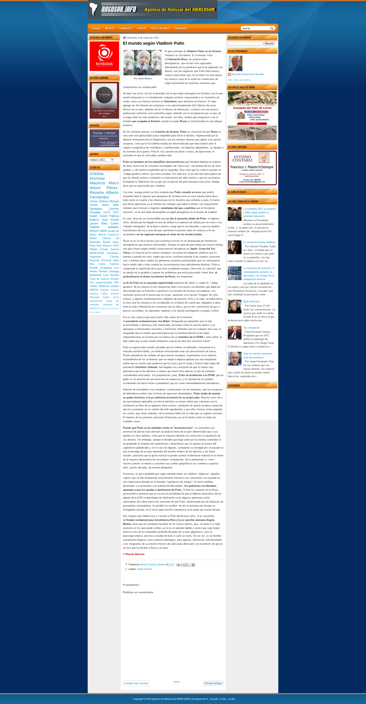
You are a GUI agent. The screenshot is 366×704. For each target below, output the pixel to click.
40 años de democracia (108, 308)
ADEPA (95, 289)
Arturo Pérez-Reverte (104, 190)
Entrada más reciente (136, 683)
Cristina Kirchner (97, 175)
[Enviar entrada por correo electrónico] (178, 564)
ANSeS (95, 230)
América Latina (100, 293)
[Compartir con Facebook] (193, 565)
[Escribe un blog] (186, 565)
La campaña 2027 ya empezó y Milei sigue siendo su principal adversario (259, 212)
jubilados (113, 227)
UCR (108, 212)
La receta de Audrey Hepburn (259, 242)
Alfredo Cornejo (100, 249)
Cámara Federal (109, 290)
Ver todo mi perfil (239, 80)
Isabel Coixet (99, 215)
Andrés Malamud (100, 286)
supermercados (105, 282)
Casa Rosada (111, 275)
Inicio (176, 681)
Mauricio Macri (104, 183)
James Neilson (144, 569)
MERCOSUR (98, 253)
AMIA (104, 230)
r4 (207, 699)
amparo (115, 286)
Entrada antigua (213, 683)
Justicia (114, 249)
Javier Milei (110, 204)
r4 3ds (223, 699)
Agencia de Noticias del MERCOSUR (171, 699)
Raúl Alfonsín (105, 245)
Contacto (141, 28)
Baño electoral (251, 301)
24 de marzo (95, 312)
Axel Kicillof (110, 219)
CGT (116, 212)
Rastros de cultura (160, 28)
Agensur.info (98, 301)
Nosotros (109, 28)
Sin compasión (251, 327)
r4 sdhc (231, 699)
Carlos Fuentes (109, 264)
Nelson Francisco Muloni (248, 74)
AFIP (116, 245)
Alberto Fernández (104, 194)
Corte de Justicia (100, 278)
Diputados (99, 208)
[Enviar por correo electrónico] (182, 565)
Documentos (181, 28)
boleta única (111, 297)
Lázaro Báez (100, 223)
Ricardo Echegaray (102, 267)
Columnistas (125, 28)
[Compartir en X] (190, 565)
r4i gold (214, 699)
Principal (95, 28)
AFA (116, 282)
